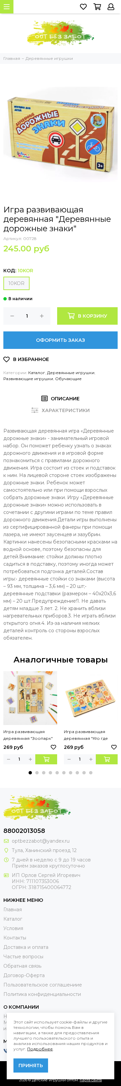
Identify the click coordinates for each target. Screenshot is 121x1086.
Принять (30, 1065)
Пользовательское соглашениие (42, 985)
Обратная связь (22, 966)
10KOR (16, 283)
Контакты (14, 938)
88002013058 (24, 831)
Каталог (36, 372)
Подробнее (40, 1048)
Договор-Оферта (24, 975)
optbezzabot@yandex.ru (41, 841)
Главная (12, 910)
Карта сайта (91, 1080)
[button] (30, 772)
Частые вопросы (23, 957)
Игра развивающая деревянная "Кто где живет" (86, 735)
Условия (13, 928)
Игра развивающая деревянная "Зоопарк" (28, 735)
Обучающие (68, 378)
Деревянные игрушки (70, 372)
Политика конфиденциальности (42, 994)
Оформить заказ (60, 340)
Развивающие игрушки (28, 378)
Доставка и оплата (25, 947)
